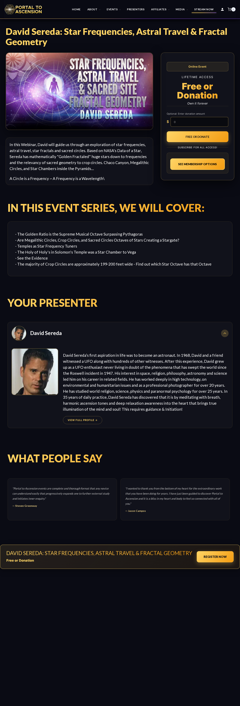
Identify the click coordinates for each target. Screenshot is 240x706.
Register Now (215, 556)
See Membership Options (197, 164)
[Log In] (222, 9)
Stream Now (204, 9)
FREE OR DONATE (197, 137)
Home (76, 9)
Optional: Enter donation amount (186, 113)
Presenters (135, 9)
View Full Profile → (83, 420)
